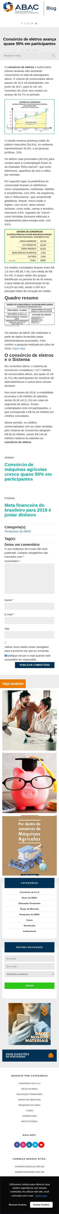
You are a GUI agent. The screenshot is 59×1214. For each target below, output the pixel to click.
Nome (9, 600)
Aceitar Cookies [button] (41, 1204)
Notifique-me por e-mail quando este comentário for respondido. (28, 657)
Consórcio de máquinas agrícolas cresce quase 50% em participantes (28, 471)
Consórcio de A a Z (29, 892)
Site (7, 628)
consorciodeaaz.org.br (29, 1166)
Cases (29, 920)
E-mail (9, 614)
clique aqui (18, 348)
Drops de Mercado (29, 909)
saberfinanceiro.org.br (29, 1172)
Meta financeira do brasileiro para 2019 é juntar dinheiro (28, 510)
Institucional (29, 931)
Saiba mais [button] (41, 1195)
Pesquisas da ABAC (18, 531)
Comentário (12, 561)
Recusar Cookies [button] (17, 1204)
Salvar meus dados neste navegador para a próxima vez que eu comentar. (27, 648)
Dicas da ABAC (29, 898)
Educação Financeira (29, 903)
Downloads (29, 925)
